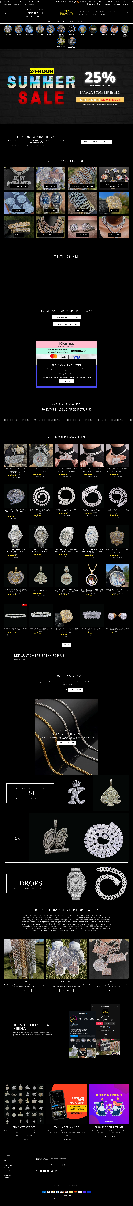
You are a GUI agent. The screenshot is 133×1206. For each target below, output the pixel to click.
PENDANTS (24, 1139)
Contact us (31, 4)
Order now (66, 1139)
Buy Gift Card (7, 4)
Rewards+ (83, 15)
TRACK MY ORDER (17, 4)
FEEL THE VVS (109, 990)
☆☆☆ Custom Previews (92, 11)
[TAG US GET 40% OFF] (66, 1104)
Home (30, 9)
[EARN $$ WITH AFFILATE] (109, 1104)
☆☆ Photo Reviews (35, 16)
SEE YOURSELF (24, 990)
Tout (66, 645)
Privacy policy (7, 1172)
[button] (12, 476)
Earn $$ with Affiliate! (104, 15)
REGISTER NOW (109, 1136)
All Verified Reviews (9, 1165)
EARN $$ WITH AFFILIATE (10, 1158)
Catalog (40, 9)
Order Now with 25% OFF (97, 141)
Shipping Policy (7, 1167)
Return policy (7, 1170)
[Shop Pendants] (66, 737)
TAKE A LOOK (66, 990)
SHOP (110, 11)
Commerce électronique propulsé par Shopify (66, 1198)
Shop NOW (66, 381)
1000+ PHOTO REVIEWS (66, 324)
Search (5, 1160)
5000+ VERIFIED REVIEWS (67, 317)
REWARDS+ (7, 1155)
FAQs (25, 4)
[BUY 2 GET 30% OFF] (24, 1104)
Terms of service (8, 1175)
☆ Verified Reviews (35, 13)
